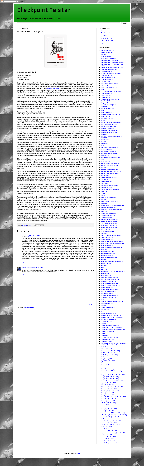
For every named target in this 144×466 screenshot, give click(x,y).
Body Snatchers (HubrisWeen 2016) (109, 83)
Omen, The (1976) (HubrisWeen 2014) (110, 289)
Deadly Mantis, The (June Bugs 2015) (109, 130)
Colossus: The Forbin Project (108, 108)
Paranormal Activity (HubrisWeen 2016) (110, 295)
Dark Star (103, 120)
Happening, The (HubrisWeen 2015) (109, 197)
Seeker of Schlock (105, 37)
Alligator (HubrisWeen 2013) (107, 50)
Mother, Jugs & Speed (106, 275)
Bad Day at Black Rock (106, 71)
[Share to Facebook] (41, 225)
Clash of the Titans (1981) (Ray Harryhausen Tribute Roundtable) (113, 105)
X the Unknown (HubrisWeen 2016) (109, 423)
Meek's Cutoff (104, 265)
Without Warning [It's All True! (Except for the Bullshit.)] (114, 415)
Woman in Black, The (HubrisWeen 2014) (110, 417)
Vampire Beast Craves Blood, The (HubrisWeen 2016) (113, 397)
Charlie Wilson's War (106, 95)
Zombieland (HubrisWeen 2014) (108, 441)
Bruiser (102, 89)
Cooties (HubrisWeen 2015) (107, 112)
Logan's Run (104, 249)
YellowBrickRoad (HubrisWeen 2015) (109, 431)
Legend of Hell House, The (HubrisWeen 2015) (112, 241)
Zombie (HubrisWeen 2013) (107, 439)
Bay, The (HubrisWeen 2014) (108, 77)
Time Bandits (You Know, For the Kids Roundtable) (112, 381)
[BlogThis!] (37, 225)
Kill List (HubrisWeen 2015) (107, 231)
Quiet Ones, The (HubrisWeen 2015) (109, 319)
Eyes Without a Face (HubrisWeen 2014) (110, 157)
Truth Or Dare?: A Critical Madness (109, 385)
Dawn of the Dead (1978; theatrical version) (111, 122)
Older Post (90, 305)
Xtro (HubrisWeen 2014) (106, 427)
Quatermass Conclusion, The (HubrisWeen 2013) (112, 317)
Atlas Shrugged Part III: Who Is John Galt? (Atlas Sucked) (112, 64)
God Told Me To (104, 183)
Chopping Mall (104, 103)
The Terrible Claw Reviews (107, 39)
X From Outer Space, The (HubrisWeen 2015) (111, 421)
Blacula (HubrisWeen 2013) (107, 79)
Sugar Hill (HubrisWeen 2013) (108, 361)
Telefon (102, 367)
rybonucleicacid (25, 267)
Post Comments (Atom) (29, 307)
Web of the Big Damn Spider (107, 41)
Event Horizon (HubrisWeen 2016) (109, 153)
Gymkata (103, 195)
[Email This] (35, 225)
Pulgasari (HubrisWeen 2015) (108, 307)
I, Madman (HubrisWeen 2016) (108, 215)
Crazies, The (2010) (105, 116)
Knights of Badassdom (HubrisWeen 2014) (111, 235)
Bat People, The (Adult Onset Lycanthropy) (111, 73)
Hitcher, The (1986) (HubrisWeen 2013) (110, 201)
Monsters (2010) (105, 273)
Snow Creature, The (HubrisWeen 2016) (110, 351)
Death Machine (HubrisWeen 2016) (109, 132)
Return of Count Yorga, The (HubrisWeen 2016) (112, 327)
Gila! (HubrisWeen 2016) (106, 181)
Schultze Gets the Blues (106, 341)
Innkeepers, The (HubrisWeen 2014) (109, 219)
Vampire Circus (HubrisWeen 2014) (109, 399)
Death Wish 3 (104, 134)
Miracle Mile (104, 269)
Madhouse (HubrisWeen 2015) (108, 253)
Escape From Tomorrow (106, 149)
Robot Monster (104, 335)
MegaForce (103, 267)
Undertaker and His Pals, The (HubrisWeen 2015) (112, 387)
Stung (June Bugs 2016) (106, 359)
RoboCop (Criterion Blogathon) (108, 331)
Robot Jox (103, 333)
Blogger (78, 453)
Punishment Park (105, 309)
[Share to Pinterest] (43, 225)
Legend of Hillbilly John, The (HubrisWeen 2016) (112, 243)
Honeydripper (104, 203)
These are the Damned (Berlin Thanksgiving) (111, 371)
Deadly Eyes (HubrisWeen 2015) (108, 128)
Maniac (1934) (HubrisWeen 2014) (109, 257)
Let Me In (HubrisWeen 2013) (108, 245)
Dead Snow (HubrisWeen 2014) (108, 126)
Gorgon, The (104, 191)
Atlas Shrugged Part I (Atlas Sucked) (109, 60)
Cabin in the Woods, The (106, 93)
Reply (23, 262)
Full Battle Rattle (105, 175)
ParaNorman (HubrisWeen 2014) (108, 297)
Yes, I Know (103, 43)
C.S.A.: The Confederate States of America (111, 91)
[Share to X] (39, 225)
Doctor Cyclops (104, 143)
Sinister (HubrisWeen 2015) (107, 349)
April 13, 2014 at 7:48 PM (34, 236)
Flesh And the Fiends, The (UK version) (110, 163)
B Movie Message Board (53, 88)
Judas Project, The (105, 229)
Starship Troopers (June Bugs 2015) (109, 355)
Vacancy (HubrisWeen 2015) (107, 395)
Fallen (102, 159)
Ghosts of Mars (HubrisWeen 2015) (109, 177)
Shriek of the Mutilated (106, 347)
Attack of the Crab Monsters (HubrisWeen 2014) (112, 67)
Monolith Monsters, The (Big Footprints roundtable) (113, 271)
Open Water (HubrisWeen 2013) (108, 291)
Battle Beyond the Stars (106, 75)
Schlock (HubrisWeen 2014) (107, 339)
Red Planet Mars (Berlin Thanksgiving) (110, 325)
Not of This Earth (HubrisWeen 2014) (109, 283)
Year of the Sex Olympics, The (108, 429)
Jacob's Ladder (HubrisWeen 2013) (109, 225)
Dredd (102, 145)
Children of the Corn (105, 97)
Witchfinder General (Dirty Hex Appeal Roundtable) (113, 413)
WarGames (103, 407)
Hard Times (103, 199)
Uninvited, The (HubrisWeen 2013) (109, 389)
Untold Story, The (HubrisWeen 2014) (110, 391)
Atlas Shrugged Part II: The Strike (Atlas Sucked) (112, 62)
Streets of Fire (104, 357)
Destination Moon (105, 140)
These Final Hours (105, 373)
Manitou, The (104, 259)
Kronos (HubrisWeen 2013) (107, 239)
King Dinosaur (104, 233)
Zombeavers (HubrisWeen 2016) (108, 437)
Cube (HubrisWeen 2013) (107, 118)
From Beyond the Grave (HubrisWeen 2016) (111, 171)
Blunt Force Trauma (105, 81)
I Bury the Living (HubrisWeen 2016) (109, 213)
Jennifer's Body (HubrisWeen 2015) (109, 227)
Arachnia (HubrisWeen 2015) (108, 56)
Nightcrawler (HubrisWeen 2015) (108, 281)
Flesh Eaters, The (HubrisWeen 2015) (109, 165)
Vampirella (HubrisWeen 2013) (108, 401)
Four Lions (103, 167)
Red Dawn (103, 323)
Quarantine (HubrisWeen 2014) (108, 313)
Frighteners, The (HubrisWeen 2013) (109, 169)
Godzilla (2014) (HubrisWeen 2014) (109, 185)
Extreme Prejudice (105, 155)
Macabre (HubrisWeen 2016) (107, 251)
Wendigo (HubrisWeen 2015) (107, 411)
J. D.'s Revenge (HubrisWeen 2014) (109, 223)
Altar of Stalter (104, 31)
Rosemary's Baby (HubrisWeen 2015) (109, 337)
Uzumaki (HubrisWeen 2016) (107, 393)
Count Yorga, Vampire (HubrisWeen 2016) (110, 114)
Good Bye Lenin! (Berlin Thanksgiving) (110, 189)
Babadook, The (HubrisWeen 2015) (109, 69)
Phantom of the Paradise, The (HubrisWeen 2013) (112, 301)
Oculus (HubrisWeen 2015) (107, 287)
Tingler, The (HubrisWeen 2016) (108, 383)
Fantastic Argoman (105, 161)
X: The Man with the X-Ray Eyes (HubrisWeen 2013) (113, 425)
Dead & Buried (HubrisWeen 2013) (109, 124)
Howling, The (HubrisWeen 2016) (108, 207)
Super (102, 363)
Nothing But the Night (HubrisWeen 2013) (110, 285)
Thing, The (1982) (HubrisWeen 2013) (110, 377)
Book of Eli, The (104, 85)
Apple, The (103, 54)
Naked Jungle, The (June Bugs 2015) (109, 277)
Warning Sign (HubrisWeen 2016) (109, 409)
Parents (103, 299)
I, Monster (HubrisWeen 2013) (108, 217)
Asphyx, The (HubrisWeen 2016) (108, 58)
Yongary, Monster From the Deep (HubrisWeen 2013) (113, 433)
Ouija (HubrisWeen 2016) (107, 293)
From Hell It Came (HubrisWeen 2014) (110, 173)
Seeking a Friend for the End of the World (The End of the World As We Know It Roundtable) (113, 344)
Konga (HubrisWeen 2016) (107, 237)
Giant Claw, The (104, 179)
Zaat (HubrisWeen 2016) (106, 435)
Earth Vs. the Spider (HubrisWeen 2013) (110, 147)
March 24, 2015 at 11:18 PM (36, 267)
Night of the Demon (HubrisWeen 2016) (110, 279)
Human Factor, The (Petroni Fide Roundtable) (111, 209)
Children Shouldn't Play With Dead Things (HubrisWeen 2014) (111, 100)
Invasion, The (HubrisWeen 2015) (109, 221)
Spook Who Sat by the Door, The (108, 353)
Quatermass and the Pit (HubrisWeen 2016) (111, 315)
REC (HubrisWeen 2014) (106, 321)
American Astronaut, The (107, 52)
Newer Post (20, 305)
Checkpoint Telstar (43, 9)
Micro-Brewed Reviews (106, 33)
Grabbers (103, 193)
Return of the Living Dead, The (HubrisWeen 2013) (113, 329)
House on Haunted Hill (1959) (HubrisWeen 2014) (112, 205)
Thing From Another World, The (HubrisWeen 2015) (113, 375)
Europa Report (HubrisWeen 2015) (109, 151)
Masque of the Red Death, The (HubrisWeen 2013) (113, 261)
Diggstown (103, 141)
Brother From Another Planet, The (109, 87)
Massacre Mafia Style (106, 263)
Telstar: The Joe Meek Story (107, 369)
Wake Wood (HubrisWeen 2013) (108, 403)
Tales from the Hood (105, 365)
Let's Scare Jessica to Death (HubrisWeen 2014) (112, 247)
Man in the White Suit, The (107, 255)
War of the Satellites (105, 405)
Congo (102, 110)
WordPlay (103, 419)
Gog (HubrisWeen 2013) (106, 187)
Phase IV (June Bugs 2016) (107, 303)
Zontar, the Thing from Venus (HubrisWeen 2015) (112, 443)
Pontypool (103, 305)
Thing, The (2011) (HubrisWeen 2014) (110, 379)
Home (55, 305)
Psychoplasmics (105, 35)
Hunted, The (104, 211)
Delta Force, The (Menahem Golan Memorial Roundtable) (111, 136)
